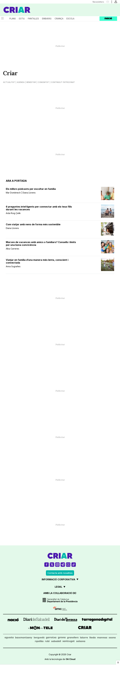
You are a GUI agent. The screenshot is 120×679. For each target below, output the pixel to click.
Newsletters (98, 2)
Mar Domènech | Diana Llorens (21, 192)
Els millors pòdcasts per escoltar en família (31, 189)
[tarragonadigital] (97, 620)
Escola (70, 18)
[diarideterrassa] (65, 620)
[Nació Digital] (14, 7)
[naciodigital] (13, 620)
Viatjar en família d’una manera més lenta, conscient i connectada (37, 261)
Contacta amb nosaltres (60, 573)
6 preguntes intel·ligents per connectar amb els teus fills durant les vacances (39, 208)
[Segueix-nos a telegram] (63, 564)
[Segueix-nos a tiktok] (73, 564)
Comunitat (43, 82)
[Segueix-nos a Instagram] (57, 564)
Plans (12, 18)
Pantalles (33, 18)
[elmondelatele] (40, 628)
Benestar (31, 82)
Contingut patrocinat (63, 82)
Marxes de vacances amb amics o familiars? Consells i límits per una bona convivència (41, 243)
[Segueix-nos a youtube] (68, 564)
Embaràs (47, 18)
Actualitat (9, 82)
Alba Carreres (12, 248)
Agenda (21, 82)
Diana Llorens (12, 228)
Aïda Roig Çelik (13, 213)
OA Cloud (70, 659)
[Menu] (2, 18)
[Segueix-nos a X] (52, 564)
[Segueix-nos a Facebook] (46, 564)
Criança (59, 18)
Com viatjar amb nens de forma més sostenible (33, 224)
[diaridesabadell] (36, 620)
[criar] (85, 628)
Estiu (22, 18)
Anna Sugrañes (13, 266)
